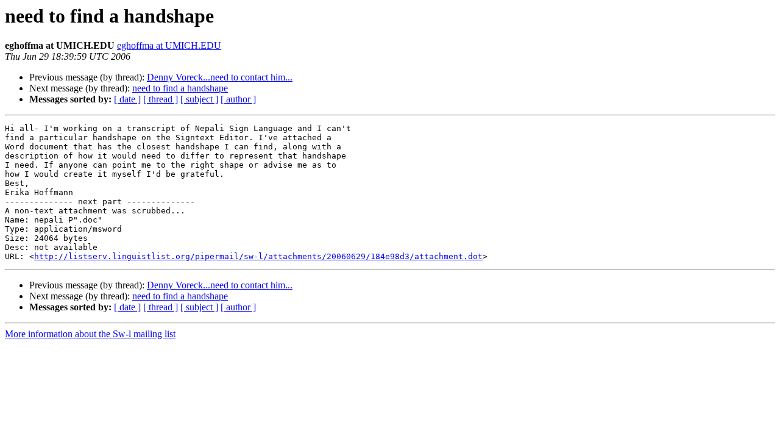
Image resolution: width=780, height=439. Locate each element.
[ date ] (127, 99)
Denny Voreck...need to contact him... (219, 77)
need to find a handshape (180, 88)
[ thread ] (160, 99)
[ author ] (238, 99)
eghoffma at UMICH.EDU (169, 45)
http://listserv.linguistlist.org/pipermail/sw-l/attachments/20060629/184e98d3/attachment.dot (258, 256)
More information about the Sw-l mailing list (90, 334)
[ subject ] (199, 99)
